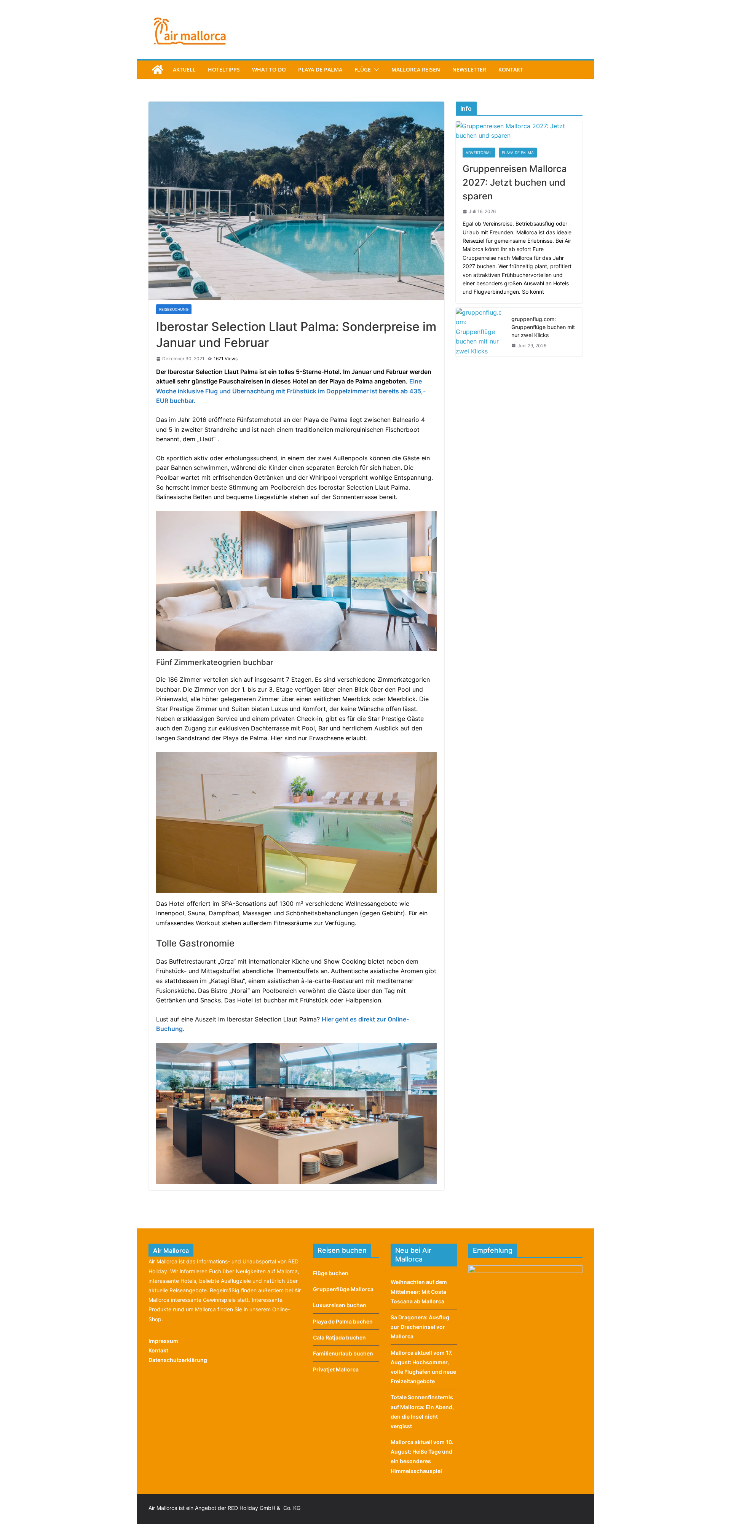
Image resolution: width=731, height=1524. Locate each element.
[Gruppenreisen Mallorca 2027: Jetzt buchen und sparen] (519, 131)
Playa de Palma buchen (343, 1321)
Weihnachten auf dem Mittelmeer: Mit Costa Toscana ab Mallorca (419, 1291)
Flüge (362, 69)
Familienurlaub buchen (343, 1353)
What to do (269, 69)
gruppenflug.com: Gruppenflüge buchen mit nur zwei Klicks (543, 327)
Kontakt (510, 69)
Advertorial (479, 152)
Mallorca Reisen (415, 69)
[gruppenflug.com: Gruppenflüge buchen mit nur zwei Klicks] (480, 332)
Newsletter (469, 69)
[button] (375, 69)
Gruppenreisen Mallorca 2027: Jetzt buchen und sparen (515, 182)
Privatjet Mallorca (336, 1369)
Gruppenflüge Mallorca (343, 1289)
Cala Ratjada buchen (339, 1337)
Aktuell (184, 69)
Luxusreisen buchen (339, 1305)
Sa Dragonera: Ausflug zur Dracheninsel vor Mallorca (420, 1326)
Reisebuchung (173, 309)
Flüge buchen (330, 1273)
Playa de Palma (320, 69)
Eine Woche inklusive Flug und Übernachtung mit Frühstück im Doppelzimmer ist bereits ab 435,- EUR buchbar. (291, 390)
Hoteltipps (224, 69)
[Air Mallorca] (157, 69)
